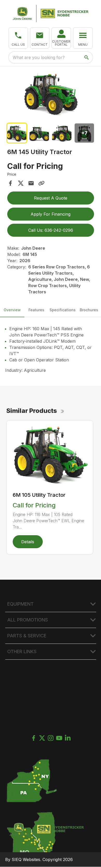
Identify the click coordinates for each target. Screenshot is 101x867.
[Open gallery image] (50, 93)
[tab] (17, 133)
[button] (18, 38)
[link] (61, 38)
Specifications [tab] (62, 310)
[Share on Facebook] (10, 183)
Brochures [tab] (89, 310)
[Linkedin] (67, 738)
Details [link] (27, 541)
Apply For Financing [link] (50, 214)
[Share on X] (21, 183)
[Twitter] (42, 738)
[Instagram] (50, 738)
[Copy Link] (41, 183)
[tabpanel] (50, 94)
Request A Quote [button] (50, 198)
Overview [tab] (12, 310)
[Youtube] (59, 738)
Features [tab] (36, 310)
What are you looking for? (39, 57)
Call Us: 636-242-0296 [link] (50, 230)
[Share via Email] (31, 183)
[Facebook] (33, 738)
